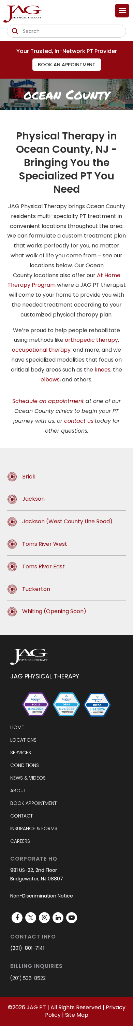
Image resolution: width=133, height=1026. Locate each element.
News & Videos (28, 777)
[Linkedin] (58, 917)
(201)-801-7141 (27, 948)
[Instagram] (44, 917)
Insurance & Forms (33, 828)
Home (17, 727)
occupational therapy (41, 350)
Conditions (24, 765)
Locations (23, 740)
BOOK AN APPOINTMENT (66, 64)
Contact (21, 815)
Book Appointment (33, 803)
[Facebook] (17, 917)
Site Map (76, 1015)
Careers (20, 841)
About (18, 790)
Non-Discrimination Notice (41, 895)
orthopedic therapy (91, 340)
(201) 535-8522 (28, 978)
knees (102, 370)
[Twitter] (30, 917)
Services (20, 752)
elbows (50, 379)
